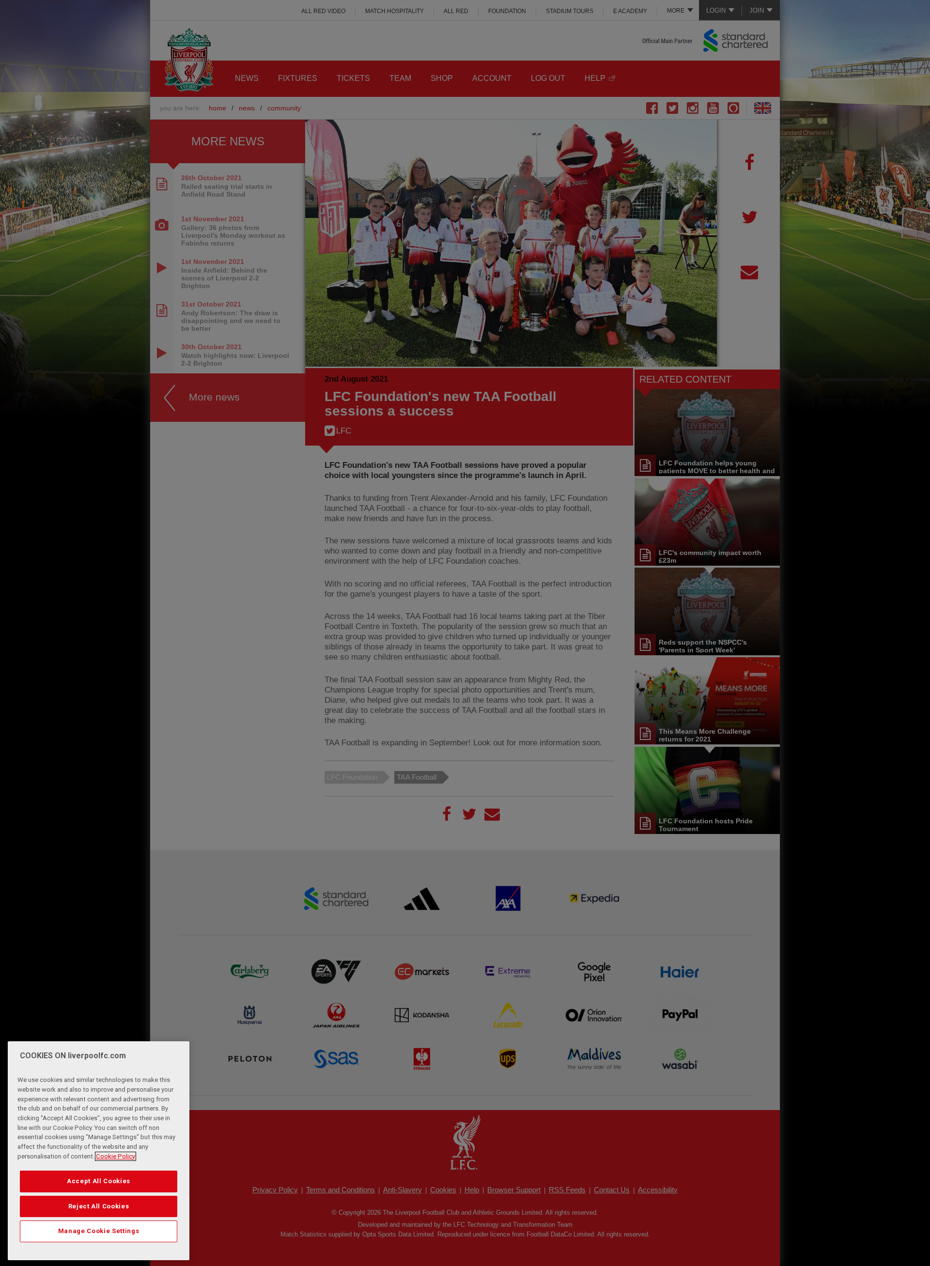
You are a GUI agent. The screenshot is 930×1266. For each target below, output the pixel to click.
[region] (98, 1150)
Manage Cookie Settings (98, 1231)
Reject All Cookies (98, 1206)
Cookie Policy (115, 1156)
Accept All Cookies (98, 1181)
